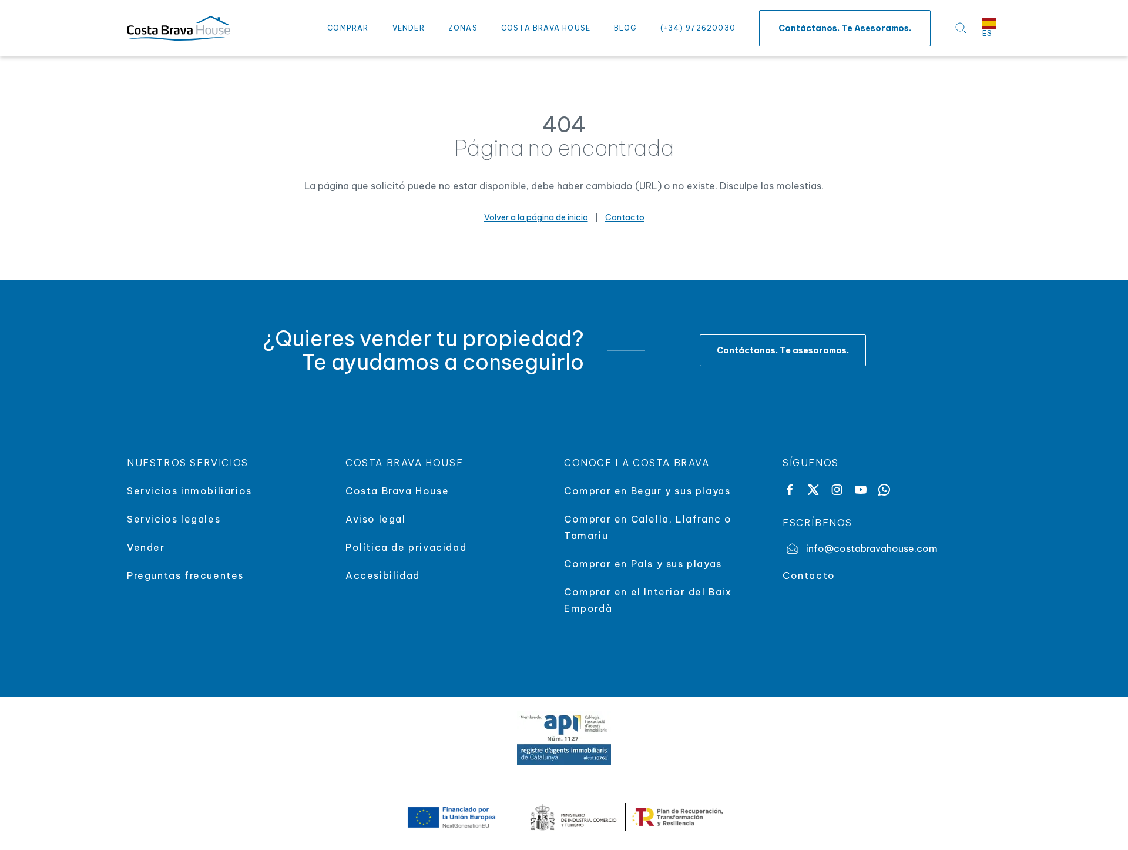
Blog (625, 28)
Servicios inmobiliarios (189, 491)
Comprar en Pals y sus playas (643, 564)
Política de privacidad (405, 547)
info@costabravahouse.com (872, 548)
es (987, 33)
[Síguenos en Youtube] (861, 490)
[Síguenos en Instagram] (837, 490)
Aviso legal (375, 519)
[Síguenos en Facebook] (790, 490)
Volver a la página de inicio (536, 217)
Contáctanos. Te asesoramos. (844, 28)
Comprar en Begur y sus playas (647, 491)
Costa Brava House (545, 28)
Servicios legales (173, 519)
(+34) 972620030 (698, 28)
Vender (408, 28)
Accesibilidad (382, 575)
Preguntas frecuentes (185, 575)
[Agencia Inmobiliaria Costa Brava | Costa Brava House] (178, 28)
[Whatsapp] (884, 490)
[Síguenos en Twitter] (813, 490)
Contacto (624, 217)
